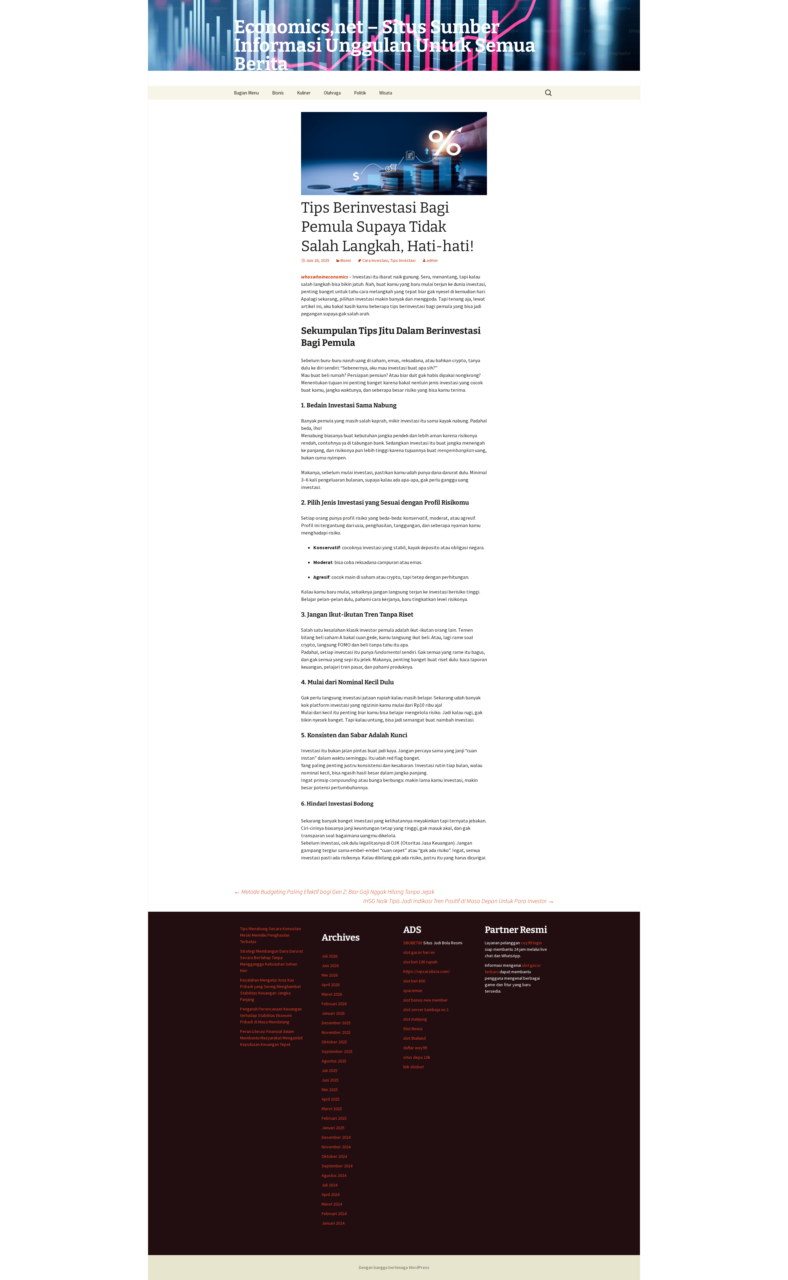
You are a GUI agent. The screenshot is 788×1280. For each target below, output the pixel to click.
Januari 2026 (333, 1013)
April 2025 (331, 1099)
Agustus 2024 (334, 1175)
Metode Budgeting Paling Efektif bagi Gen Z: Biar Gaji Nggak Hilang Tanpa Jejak (334, 891)
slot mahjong (415, 1019)
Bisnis (278, 93)
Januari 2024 (333, 1223)
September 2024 (337, 1166)
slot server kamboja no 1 (426, 1009)
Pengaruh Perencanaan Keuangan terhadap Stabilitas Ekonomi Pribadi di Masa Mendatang (271, 1015)
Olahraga (332, 93)
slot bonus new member (425, 1000)
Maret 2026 (332, 994)
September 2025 (337, 1051)
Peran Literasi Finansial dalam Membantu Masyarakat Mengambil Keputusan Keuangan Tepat (271, 1038)
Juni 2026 (330, 965)
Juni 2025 (330, 1080)
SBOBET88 (412, 943)
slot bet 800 (414, 981)
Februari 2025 (334, 1118)
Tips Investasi (403, 260)
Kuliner (304, 93)
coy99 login (531, 943)
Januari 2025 (333, 1127)
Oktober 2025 (334, 1042)
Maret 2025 (332, 1108)
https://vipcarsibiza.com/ (426, 971)
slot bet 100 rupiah (420, 962)
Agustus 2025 (334, 1061)
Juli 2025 (329, 1070)
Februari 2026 (334, 1003)
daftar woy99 (415, 1047)
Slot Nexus (413, 1028)
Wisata (385, 93)
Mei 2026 (330, 975)
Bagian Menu (246, 93)
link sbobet (413, 1067)
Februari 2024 (334, 1213)
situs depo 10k (416, 1057)
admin (432, 260)
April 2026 (331, 984)
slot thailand (414, 1038)
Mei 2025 (330, 1089)
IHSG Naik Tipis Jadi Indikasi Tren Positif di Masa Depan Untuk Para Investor (458, 901)
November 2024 (336, 1147)
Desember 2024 (336, 1137)
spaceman (412, 990)
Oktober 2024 (334, 1156)
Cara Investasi (375, 260)
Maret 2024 (332, 1204)
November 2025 (336, 1032)
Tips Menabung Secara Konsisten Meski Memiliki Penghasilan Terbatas (270, 935)
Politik (360, 93)
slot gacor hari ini (419, 952)
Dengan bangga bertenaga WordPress (394, 1267)
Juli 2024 (329, 1185)
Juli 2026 (329, 956)
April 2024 (331, 1194)
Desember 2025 (336, 1023)
